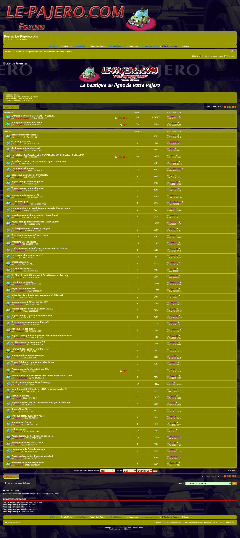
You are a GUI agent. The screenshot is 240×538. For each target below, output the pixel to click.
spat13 (172, 155)
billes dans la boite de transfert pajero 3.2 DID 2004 (37, 295)
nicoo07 (18, 425)
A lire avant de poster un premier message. (22, 99)
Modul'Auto (81, 46)
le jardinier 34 (20, 170)
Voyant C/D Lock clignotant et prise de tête (32, 362)
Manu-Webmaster (22, 118)
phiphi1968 (19, 438)
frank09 (173, 423)
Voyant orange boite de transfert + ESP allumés (35, 222)
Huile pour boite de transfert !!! (26, 122)
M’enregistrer (218, 56)
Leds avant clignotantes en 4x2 (27, 255)
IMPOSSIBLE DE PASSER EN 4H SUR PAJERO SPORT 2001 (41, 375)
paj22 (17, 358)
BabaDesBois (20, 197)
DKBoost (186, 46)
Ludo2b (18, 244)
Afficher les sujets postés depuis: (86, 471)
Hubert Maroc (20, 338)
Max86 (17, 405)
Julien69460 (20, 291)
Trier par (119, 471)
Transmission (50, 52)
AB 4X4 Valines (116, 46)
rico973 (18, 311)
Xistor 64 (18, 304)
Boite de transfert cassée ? (24, 135)
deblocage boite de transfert (25, 148)
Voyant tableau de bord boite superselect (32, 456)
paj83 (17, 351)
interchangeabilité (20, 262)
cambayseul (20, 231)
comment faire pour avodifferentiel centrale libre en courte (40, 208)
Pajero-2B (174, 116)
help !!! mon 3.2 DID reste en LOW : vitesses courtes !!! (39, 389)
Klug (17, 411)
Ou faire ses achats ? (22, 268)
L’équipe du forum (162, 522)
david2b (18, 364)
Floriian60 (19, 458)
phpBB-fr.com (126, 529)
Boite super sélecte (21, 422)
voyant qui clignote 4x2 (23, 288)
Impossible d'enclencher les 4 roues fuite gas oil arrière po (41, 402)
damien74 (19, 465)
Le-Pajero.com (132, 46)
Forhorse (18, 137)
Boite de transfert (64, 52)
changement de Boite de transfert (28, 449)
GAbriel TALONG (22, 204)
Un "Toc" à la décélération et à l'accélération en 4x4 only (39, 275)
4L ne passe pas (19, 201)
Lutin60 (173, 269)
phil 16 (172, 430)
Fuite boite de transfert (22, 282)
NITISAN (18, 391)
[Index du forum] (6, 33)
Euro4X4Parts (66, 46)
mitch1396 (19, 177)
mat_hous (19, 157)
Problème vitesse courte (23, 242)
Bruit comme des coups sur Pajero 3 (29, 322)
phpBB (109, 527)
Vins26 (17, 445)
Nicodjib (18, 217)
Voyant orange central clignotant (27, 181)
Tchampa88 (19, 331)
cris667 (173, 209)
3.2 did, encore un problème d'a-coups (30, 382)
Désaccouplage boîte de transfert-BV (29, 175)
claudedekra (20, 251)
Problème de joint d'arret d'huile (27, 462)
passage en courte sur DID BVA (27, 442)
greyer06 (18, 211)
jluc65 (172, 369)
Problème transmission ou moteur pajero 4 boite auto (38, 161)
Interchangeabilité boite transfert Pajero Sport (34, 215)
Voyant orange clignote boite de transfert (32, 315)
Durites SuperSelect (21, 409)
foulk (172, 175)
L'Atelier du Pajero (170, 46)
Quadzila (18, 271)
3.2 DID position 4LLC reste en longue (30, 228)
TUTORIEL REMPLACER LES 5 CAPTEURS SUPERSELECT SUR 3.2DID (47, 155)
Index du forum (14, 52)
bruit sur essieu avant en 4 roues (28, 416)
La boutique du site (150, 46)
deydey (173, 229)
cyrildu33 (173, 363)
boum (17, 298)
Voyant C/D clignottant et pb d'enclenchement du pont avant (41, 335)
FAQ (196, 56)
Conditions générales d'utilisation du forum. (22, 97)
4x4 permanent (18, 429)
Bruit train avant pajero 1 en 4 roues (29, 235)
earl (16, 264)
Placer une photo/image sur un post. (19, 101)
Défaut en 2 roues (20, 396)
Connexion (231, 56)
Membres (205, 56)
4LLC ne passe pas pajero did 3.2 (28, 342)
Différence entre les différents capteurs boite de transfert (39, 248)
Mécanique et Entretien (32, 52)
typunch (18, 431)
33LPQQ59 (19, 125)
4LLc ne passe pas (20, 141)
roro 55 (173, 349)
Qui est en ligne (11, 490)
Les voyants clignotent (22, 168)
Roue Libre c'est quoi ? (23, 329)
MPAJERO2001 (21, 378)
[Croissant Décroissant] (147, 471)
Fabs (17, 164)
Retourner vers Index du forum (17, 483)
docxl (172, 149)
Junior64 (18, 324)
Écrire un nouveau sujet (10, 107)
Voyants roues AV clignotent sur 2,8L (30, 369)
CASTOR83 (19, 150)
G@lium (53, 46)
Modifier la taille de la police (232, 50)
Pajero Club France (98, 46)
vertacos (173, 123)
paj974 (17, 371)
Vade (17, 257)
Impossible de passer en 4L (25, 195)
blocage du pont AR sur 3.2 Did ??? (29, 302)
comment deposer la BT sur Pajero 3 (29, 349)
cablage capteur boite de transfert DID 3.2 (32, 309)
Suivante (231, 471)
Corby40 (18, 184)
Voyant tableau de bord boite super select (32, 436)
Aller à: (181, 483)
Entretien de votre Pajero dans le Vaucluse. (33, 116)
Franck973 (19, 224)
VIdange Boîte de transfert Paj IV (27, 355)
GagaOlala (19, 144)
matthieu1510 (20, 344)
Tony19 (18, 398)
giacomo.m (19, 284)
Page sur (217, 107)
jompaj (17, 451)
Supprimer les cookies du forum (183, 522)
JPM (16, 318)
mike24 (18, 237)
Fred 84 (173, 443)
